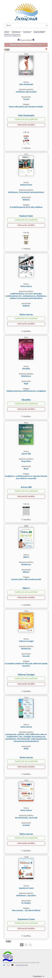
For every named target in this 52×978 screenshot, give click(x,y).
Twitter (4, 965)
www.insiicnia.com (21, 965)
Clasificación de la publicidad (26, 119)
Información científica (26, 125)
